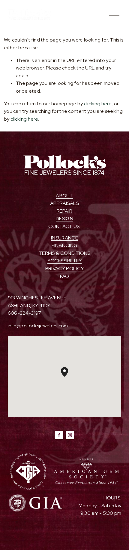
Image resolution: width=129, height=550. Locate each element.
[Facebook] (59, 435)
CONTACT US (64, 226)
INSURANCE (64, 238)
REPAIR (65, 211)
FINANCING (65, 245)
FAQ (64, 276)
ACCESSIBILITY (64, 261)
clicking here (98, 103)
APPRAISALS (64, 203)
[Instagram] (70, 435)
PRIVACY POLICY (64, 268)
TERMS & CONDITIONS (64, 253)
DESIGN (64, 218)
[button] (68, 377)
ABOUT (64, 196)
